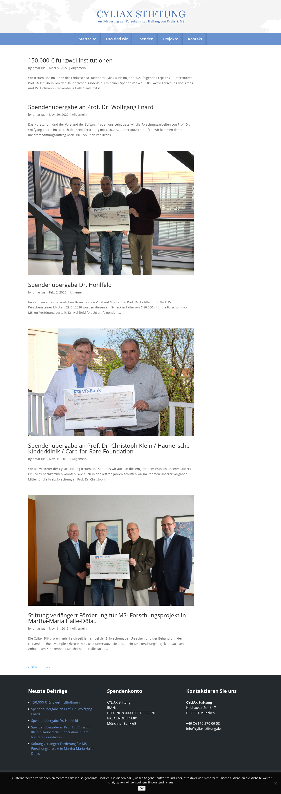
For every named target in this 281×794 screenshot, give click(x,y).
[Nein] (275, 783)
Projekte (170, 38)
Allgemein (78, 68)
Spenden (145, 38)
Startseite (87, 38)
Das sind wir (117, 38)
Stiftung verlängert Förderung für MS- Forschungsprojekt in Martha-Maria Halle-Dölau (107, 618)
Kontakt (195, 38)
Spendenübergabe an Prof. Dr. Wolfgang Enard (90, 107)
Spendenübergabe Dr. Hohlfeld (70, 285)
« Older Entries (39, 667)
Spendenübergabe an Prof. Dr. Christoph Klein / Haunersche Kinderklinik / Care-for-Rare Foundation (109, 448)
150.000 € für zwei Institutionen (70, 60)
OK (142, 788)
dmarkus (38, 68)
